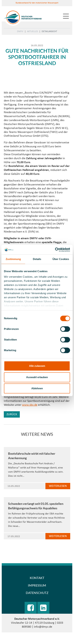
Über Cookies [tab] (60, 259)
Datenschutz (37, 593)
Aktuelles (32, 31)
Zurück (12, 414)
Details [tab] (37, 259)
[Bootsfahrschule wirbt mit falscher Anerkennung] (37, 445)
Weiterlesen (58, 486)
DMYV (20, 31)
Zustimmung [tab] (13, 259)
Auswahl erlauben (37, 377)
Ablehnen (37, 388)
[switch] (65, 329)
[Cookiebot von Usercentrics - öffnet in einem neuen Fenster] (55, 249)
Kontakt (37, 578)
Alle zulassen (37, 365)
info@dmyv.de (43, 626)
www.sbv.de (29, 405)
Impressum (37, 585)
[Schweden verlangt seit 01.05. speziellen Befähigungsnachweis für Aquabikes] (37, 495)
